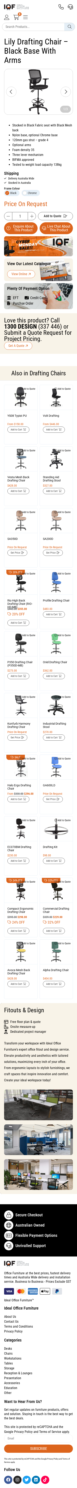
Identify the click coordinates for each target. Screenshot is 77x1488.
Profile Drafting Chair (56, 600)
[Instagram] (17, 1480)
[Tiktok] (45, 1480)
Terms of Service (50, 1432)
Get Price (15, 552)
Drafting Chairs (48, 373)
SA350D (12, 538)
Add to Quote (52, 216)
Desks (8, 1349)
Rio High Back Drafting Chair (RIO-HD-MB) (19, 604)
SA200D (48, 538)
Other (7, 1393)
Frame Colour (12, 188)
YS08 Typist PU (17, 415)
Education (10, 1388)
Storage (9, 1368)
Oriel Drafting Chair (55, 662)
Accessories (12, 1383)
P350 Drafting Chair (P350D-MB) (20, 664)
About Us (10, 1317)
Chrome (32, 193)
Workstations (12, 1358)
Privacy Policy (13, 1331)
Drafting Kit (50, 847)
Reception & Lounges (18, 1373)
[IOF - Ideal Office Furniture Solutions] (29, 7)
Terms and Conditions (18, 1326)
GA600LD (49, 785)
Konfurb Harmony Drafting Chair (18, 725)
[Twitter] (27, 1480)
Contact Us (11, 1321)
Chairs (8, 1353)
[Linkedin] (36, 1480)
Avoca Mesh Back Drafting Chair (18, 971)
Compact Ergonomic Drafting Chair (20, 910)
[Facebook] (8, 1480)
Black (13, 193)
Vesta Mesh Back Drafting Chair (18, 479)
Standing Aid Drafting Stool (52, 479)
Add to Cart (16, 429)
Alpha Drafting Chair (56, 970)
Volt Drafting (51, 415)
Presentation (12, 1378)
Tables (8, 1363)
